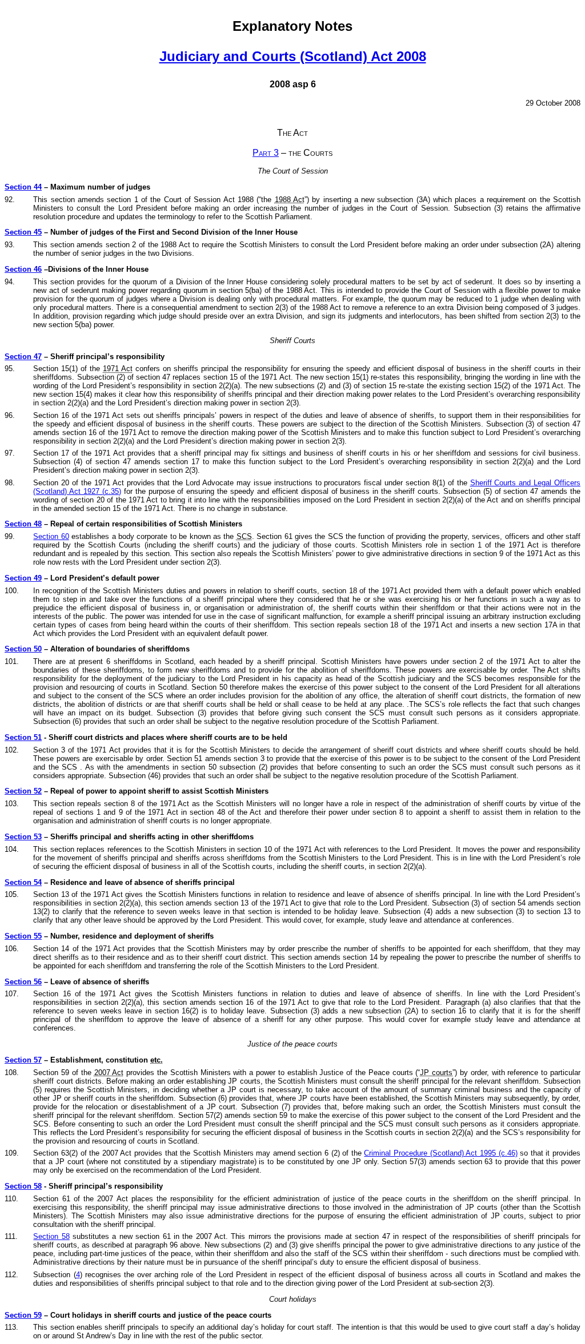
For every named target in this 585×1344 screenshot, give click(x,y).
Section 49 (23, 578)
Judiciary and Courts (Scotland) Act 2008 (292, 56)
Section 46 (23, 269)
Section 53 (23, 836)
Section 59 (23, 1315)
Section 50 (23, 649)
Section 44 (23, 187)
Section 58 (23, 1186)
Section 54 (23, 882)
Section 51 (23, 737)
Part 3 (266, 153)
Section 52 (23, 791)
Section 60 (51, 536)
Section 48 (23, 524)
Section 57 (23, 1060)
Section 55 (23, 936)
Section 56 (23, 981)
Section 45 (23, 232)
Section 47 (23, 356)
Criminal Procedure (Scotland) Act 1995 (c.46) (440, 1153)
